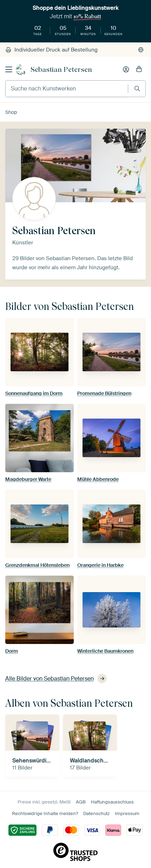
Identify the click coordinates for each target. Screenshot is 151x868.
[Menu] (9, 69)
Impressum (127, 813)
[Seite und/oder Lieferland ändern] (141, 50)
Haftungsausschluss (112, 802)
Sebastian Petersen (61, 69)
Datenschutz (96, 813)
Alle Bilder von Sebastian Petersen (49, 678)
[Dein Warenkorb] (139, 69)
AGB (81, 802)
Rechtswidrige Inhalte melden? (45, 813)
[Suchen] (137, 88)
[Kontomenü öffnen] (126, 69)
